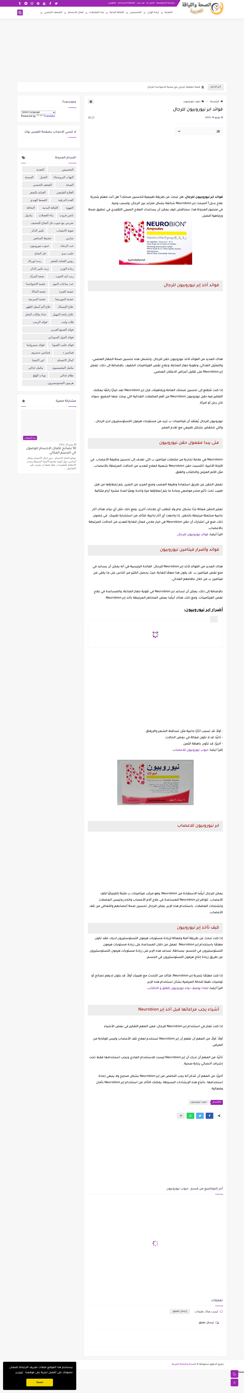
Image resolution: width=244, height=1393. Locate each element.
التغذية (169, 12)
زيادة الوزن (153, 12)
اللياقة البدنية (117, 12)
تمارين (70, 238)
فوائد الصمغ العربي (62, 329)
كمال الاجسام (75, 12)
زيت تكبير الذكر (39, 268)
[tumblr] (19, 3)
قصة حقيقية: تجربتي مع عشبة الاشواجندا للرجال (173, 87)
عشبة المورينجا (64, 299)
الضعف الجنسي (53, 12)
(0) (90, 118)
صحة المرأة (37, 276)
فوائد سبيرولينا (35, 345)
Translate (49, 116)
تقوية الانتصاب (65, 230)
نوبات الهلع (39, 375)
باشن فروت (67, 215)
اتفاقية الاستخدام (126, 3)
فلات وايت (67, 322)
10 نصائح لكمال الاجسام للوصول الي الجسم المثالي (51, 451)
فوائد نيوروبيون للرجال (192, 534)
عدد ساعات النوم (63, 284)
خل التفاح (40, 253)
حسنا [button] (39, 1382)
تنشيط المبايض (42, 238)
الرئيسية (214, 101)
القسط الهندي (38, 200)
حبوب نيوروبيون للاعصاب (190, 750)
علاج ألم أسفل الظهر (38, 307)
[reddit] (25, 3)
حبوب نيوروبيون (192, 101)
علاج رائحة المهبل (63, 314)
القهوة (70, 207)
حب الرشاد (67, 246)
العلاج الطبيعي (65, 192)
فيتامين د (68, 352)
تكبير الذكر (37, 230)
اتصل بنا (150, 3)
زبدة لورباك (34, 261)
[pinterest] (38, 3)
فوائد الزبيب (40, 322)
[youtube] (44, 3)
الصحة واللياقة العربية (184, 1364)
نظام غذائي (67, 375)
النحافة (30, 207)
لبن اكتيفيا (38, 360)
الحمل (43, 177)
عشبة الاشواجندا (36, 284)
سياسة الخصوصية (166, 3)
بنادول (28, 215)
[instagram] (32, 3)
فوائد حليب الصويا (63, 345)
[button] (209, 1116)
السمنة (29, 177)
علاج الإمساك (66, 307)
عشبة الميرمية (37, 299)
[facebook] (50, 3)
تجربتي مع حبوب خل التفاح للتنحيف (52, 223)
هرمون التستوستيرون (61, 383)
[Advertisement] (122, 52)
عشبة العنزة (66, 291)
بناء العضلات (96, 12)
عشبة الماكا (39, 291)
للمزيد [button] (19, 1372)
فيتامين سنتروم (40, 352)
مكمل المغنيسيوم (63, 367)
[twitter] (56, 3)
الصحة (70, 185)
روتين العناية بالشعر (62, 261)
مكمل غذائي (35, 367)
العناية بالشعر (38, 192)
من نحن (140, 3)
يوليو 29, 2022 (66, 444)
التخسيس (136, 12)
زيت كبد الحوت (64, 276)
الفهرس (112, 3)
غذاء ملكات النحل (35, 314)
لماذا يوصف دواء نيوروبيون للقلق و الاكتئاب (178, 988)
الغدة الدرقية (66, 200)
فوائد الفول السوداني (61, 337)
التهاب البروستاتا (64, 177)
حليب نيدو (68, 253)
